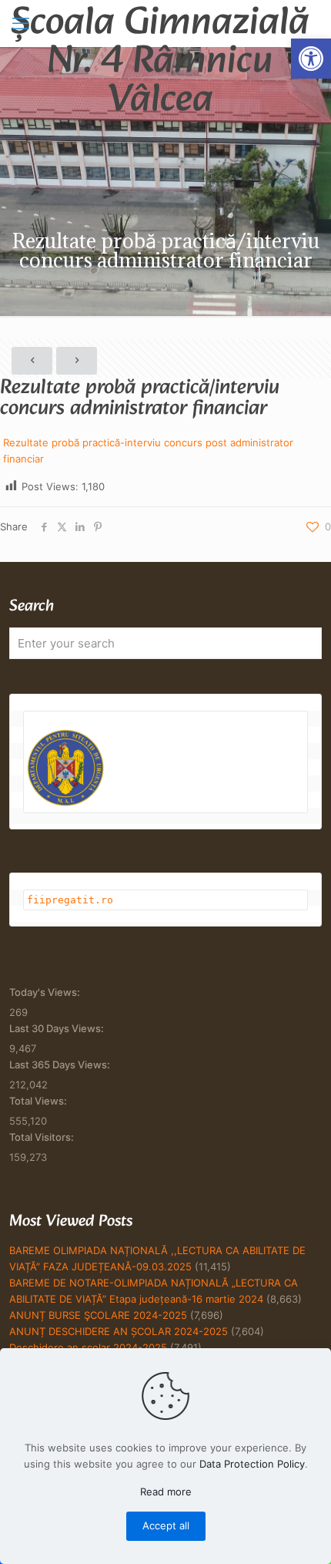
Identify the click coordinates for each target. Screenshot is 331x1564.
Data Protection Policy (252, 1464)
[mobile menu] (21, 23)
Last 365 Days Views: (60, 1064)
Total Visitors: (42, 1137)
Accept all (165, 1525)
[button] (311, 59)
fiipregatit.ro (70, 900)
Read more (166, 1491)
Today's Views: (45, 992)
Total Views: (39, 1101)
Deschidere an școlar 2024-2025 (88, 1347)
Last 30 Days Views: (57, 1028)
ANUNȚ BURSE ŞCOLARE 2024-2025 (98, 1315)
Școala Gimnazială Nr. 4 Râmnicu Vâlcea (160, 23)
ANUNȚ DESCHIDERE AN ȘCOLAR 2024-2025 (118, 1331)
